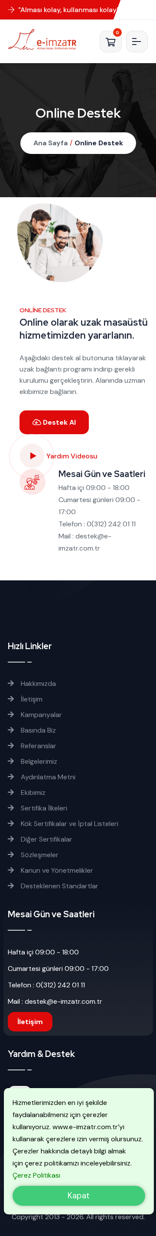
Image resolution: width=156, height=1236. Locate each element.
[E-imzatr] (45, 39)
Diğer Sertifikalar (45, 839)
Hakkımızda (37, 683)
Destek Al (58, 422)
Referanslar (37, 745)
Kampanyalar (40, 714)
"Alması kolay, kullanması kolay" (67, 9)
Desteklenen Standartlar (58, 885)
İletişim (30, 699)
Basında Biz (37, 730)
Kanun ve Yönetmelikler (56, 870)
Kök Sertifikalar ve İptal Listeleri (68, 823)
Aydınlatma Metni (47, 776)
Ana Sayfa (50, 142)
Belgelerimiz (38, 761)
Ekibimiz (32, 792)
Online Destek (99, 142)
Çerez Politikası (36, 1175)
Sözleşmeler (38, 854)
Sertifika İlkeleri (43, 808)
